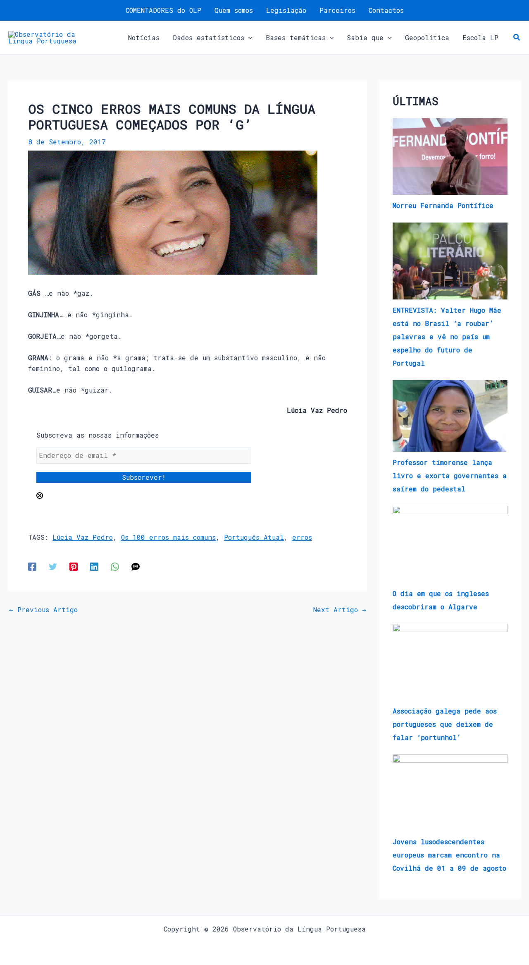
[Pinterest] (73, 566)
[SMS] (135, 566)
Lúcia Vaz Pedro (82, 537)
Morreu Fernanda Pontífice (443, 205)
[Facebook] (32, 566)
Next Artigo (339, 609)
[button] (248, 37)
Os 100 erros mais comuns (168, 537)
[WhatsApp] (115, 566)
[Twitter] (53, 566)
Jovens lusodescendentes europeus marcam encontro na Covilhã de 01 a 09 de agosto (449, 854)
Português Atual (254, 537)
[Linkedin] (94, 566)
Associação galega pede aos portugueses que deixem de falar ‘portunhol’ (445, 724)
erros (302, 537)
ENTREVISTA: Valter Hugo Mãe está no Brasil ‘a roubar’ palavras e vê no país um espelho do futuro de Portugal (447, 336)
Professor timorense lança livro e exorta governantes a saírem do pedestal (450, 475)
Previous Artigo (43, 609)
